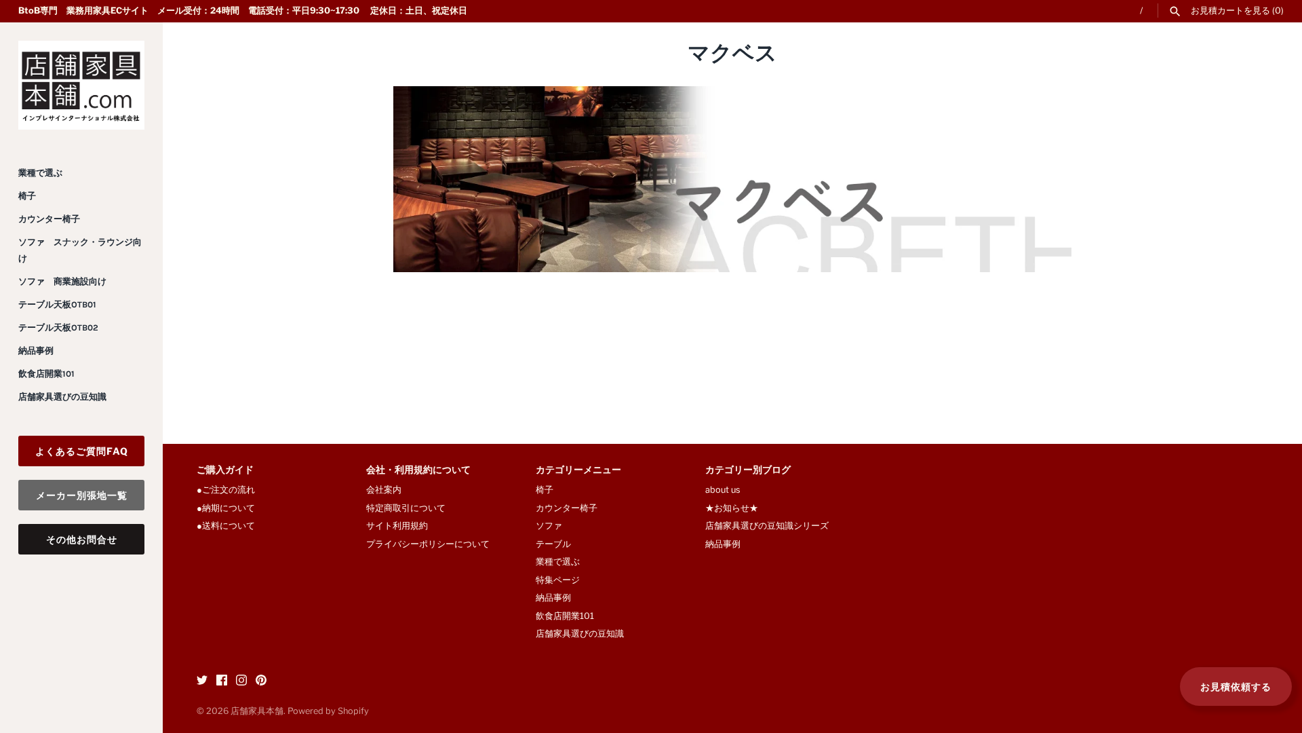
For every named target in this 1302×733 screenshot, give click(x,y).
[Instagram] (241, 681)
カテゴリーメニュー (578, 470)
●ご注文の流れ (230, 490)
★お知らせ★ (731, 508)
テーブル (553, 544)
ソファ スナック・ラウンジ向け (80, 250)
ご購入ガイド (225, 470)
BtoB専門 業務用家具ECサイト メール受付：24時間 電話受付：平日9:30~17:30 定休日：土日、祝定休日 (242, 10)
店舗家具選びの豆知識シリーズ (767, 526)
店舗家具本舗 (257, 711)
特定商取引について (406, 508)
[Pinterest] (261, 681)
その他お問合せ (81, 539)
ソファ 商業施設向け (62, 281)
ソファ (549, 526)
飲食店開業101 (46, 374)
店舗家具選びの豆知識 (62, 397)
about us (723, 490)
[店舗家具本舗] (81, 85)
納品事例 (36, 350)
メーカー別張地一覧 (81, 495)
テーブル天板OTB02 (58, 327)
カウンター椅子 (49, 219)
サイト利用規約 (397, 526)
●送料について (226, 526)
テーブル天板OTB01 (57, 304)
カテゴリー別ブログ (748, 470)
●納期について (226, 508)
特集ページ (558, 580)
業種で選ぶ (40, 173)
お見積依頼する (1235, 686)
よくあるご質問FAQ (81, 451)
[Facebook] (221, 681)
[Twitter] (202, 681)
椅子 (27, 196)
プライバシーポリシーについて (428, 544)
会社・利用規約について (418, 470)
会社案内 (383, 490)
